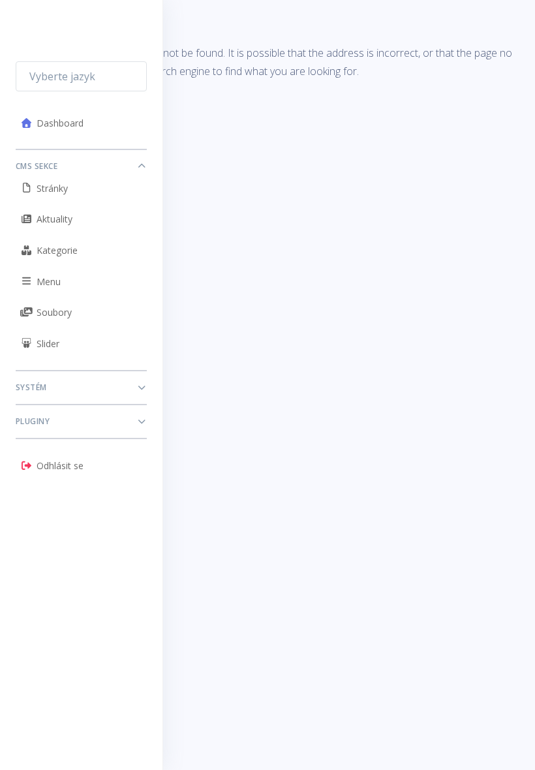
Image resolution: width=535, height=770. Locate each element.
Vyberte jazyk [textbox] (62, 76)
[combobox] (81, 76)
